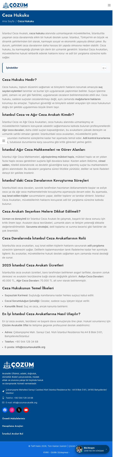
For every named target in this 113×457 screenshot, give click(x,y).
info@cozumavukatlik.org (25, 402)
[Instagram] (12, 410)
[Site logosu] (15, 5)
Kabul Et (56, 451)
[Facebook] (5, 410)
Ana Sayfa (8, 21)
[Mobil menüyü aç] (109, 5)
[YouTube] (26, 410)
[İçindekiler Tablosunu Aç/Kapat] (104, 68)
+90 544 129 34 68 (23, 398)
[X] (19, 410)
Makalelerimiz (17, 418)
